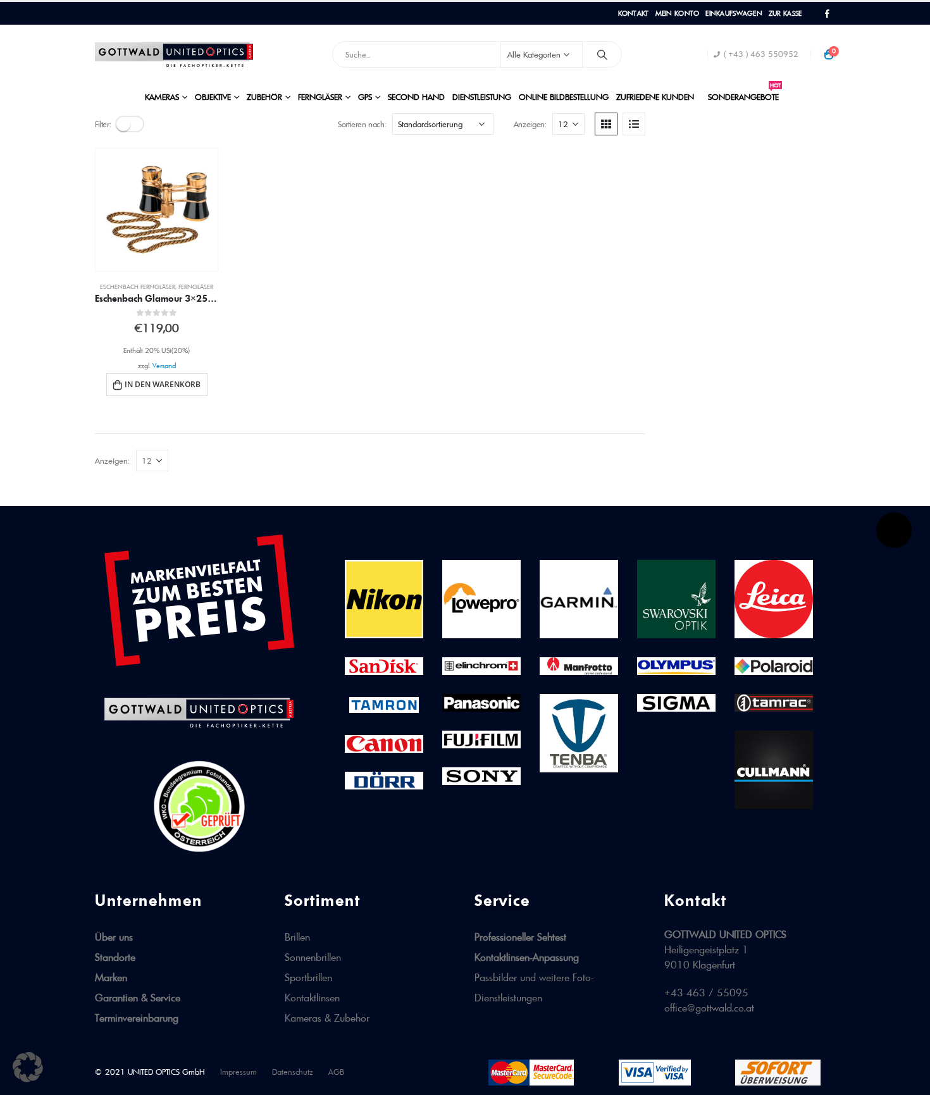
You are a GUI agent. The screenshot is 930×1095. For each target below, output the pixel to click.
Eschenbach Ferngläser (137, 287)
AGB (336, 1072)
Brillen (297, 937)
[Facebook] (827, 14)
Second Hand (416, 97)
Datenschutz (292, 1072)
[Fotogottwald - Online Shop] (174, 54)
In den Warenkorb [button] (163, 384)
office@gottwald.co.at (709, 1007)
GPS (365, 97)
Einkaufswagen (733, 13)
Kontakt (633, 13)
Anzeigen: (530, 124)
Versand (164, 365)
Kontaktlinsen (312, 997)
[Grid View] (606, 124)
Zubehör (264, 97)
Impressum (238, 1072)
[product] (157, 210)
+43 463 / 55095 (706, 992)
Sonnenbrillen (313, 957)
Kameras (162, 97)
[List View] (634, 124)
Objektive (213, 97)
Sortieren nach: (361, 124)
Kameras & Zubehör (327, 1017)
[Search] (602, 54)
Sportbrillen (308, 977)
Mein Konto (677, 13)
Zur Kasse (785, 13)
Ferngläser (320, 97)
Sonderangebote (744, 93)
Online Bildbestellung (564, 97)
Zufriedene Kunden (655, 97)
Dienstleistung (481, 97)
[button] (28, 1067)
